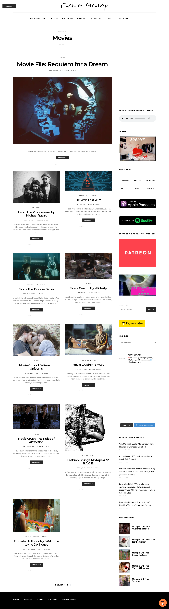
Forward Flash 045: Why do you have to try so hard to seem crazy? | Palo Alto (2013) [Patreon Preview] (137, 471)
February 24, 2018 (55, 70)
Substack (53, 600)
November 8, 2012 (29, 549)
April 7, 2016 (29, 373)
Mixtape (85, 455)
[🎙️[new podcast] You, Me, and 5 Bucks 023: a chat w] (128, 382)
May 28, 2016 (81, 293)
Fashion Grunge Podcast (132, 437)
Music (110, 18)
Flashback (85, 360)
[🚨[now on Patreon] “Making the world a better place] (128, 416)
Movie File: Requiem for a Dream (62, 64)
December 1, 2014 (81, 369)
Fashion (81, 18)
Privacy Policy (69, 600)
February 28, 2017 (29, 294)
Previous (60, 585)
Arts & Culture (37, 18)
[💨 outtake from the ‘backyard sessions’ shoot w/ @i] (147, 394)
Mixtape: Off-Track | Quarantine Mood (141, 527)
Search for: (123, 305)
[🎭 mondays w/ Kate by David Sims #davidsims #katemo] (128, 371)
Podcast (123, 18)
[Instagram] (152, 19)
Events (94, 195)
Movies (62, 58)
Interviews (96, 18)
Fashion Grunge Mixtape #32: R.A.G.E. (88, 461)
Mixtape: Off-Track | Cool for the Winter (144, 541)
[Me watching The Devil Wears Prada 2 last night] (128, 394)
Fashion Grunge (70, 70)
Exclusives (67, 18)
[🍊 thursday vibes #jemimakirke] (147, 382)
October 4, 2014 (29, 446)
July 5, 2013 (81, 468)
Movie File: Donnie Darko (36, 289)
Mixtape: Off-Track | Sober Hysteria (141, 554)
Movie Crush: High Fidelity (88, 288)
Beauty (54, 18)
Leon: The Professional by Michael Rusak (36, 213)
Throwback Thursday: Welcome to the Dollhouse (36, 542)
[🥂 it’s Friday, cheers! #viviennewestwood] (147, 371)
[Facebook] (146, 19)
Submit (40, 600)
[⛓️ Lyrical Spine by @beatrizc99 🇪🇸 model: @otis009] (147, 416)
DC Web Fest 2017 (88, 200)
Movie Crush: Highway (88, 365)
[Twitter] (149, 19)
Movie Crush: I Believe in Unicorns (36, 366)
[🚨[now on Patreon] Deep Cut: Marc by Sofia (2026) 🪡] (147, 405)
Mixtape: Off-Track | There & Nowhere (141, 567)
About (16, 600)
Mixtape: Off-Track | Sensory (141, 580)
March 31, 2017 (81, 204)
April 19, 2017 (29, 220)
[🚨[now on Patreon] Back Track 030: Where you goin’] (128, 405)
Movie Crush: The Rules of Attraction (36, 440)
